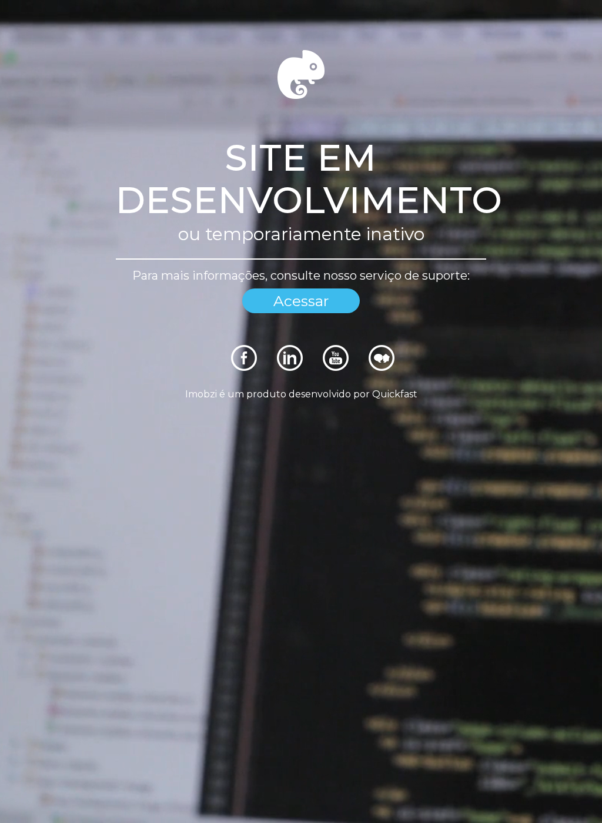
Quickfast (394, 394)
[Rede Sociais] (244, 367)
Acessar (301, 301)
